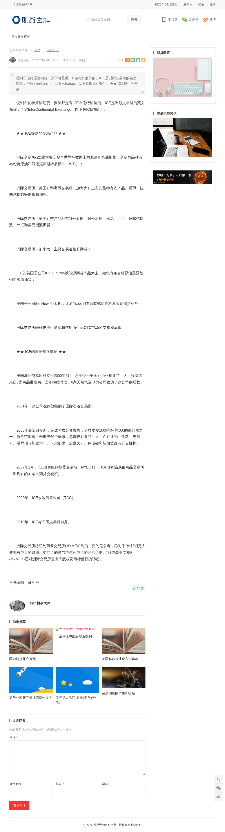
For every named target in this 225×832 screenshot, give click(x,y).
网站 (105, 784)
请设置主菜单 (20, 36)
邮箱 (60, 784)
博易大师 (23, 60)
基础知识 (53, 50)
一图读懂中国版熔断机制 (74, 636)
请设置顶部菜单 (23, 4)
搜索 (134, 20)
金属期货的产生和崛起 (118, 693)
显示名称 (16, 784)
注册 (213, 4)
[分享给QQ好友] (138, 60)
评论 (13, 737)
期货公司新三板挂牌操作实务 (30, 698)
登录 (201, 4)
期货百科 (136, 825)
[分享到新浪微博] (127, 60)
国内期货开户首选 (22, 659)
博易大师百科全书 (104, 825)
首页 (37, 50)
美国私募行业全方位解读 (120, 659)
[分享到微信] (133, 60)
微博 (212, 20)
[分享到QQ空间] (143, 60)
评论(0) (82, 60)
